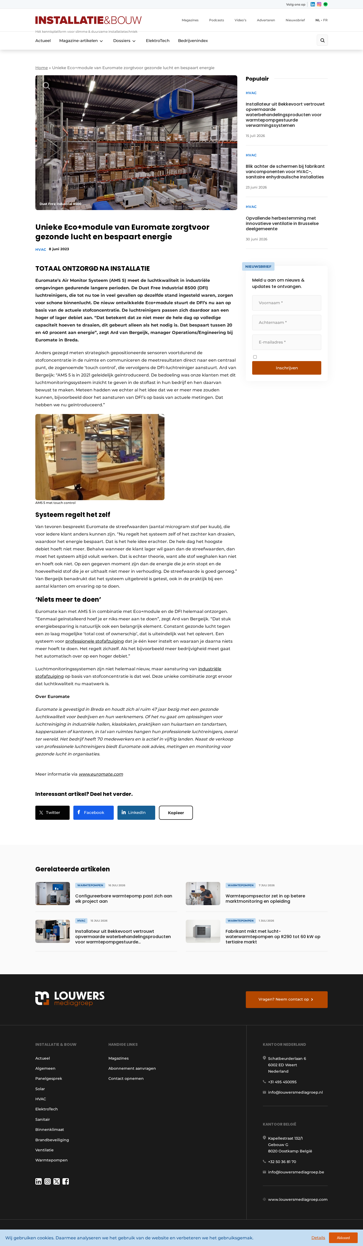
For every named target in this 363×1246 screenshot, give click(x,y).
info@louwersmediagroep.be (296, 1172)
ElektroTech (158, 40)
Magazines (190, 20)
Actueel (43, 40)
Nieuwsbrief (295, 20)
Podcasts (216, 20)
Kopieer (176, 812)
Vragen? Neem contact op (284, 999)
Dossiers (121, 40)
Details (318, 1237)
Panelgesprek (48, 1078)
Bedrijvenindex (193, 40)
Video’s (240, 20)
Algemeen (45, 1068)
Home (41, 67)
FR (325, 20)
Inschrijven (287, 367)
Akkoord (343, 1238)
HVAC (40, 249)
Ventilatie (44, 1150)
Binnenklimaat (49, 1129)
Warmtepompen (51, 1160)
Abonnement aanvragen (132, 1068)
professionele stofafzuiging (94, 641)
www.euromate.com (101, 774)
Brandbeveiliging (52, 1140)
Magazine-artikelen (78, 40)
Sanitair (42, 1119)
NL (317, 20)
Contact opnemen (126, 1078)
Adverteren (266, 20)
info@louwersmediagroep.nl (295, 1092)
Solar (40, 1088)
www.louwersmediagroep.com (298, 1199)
